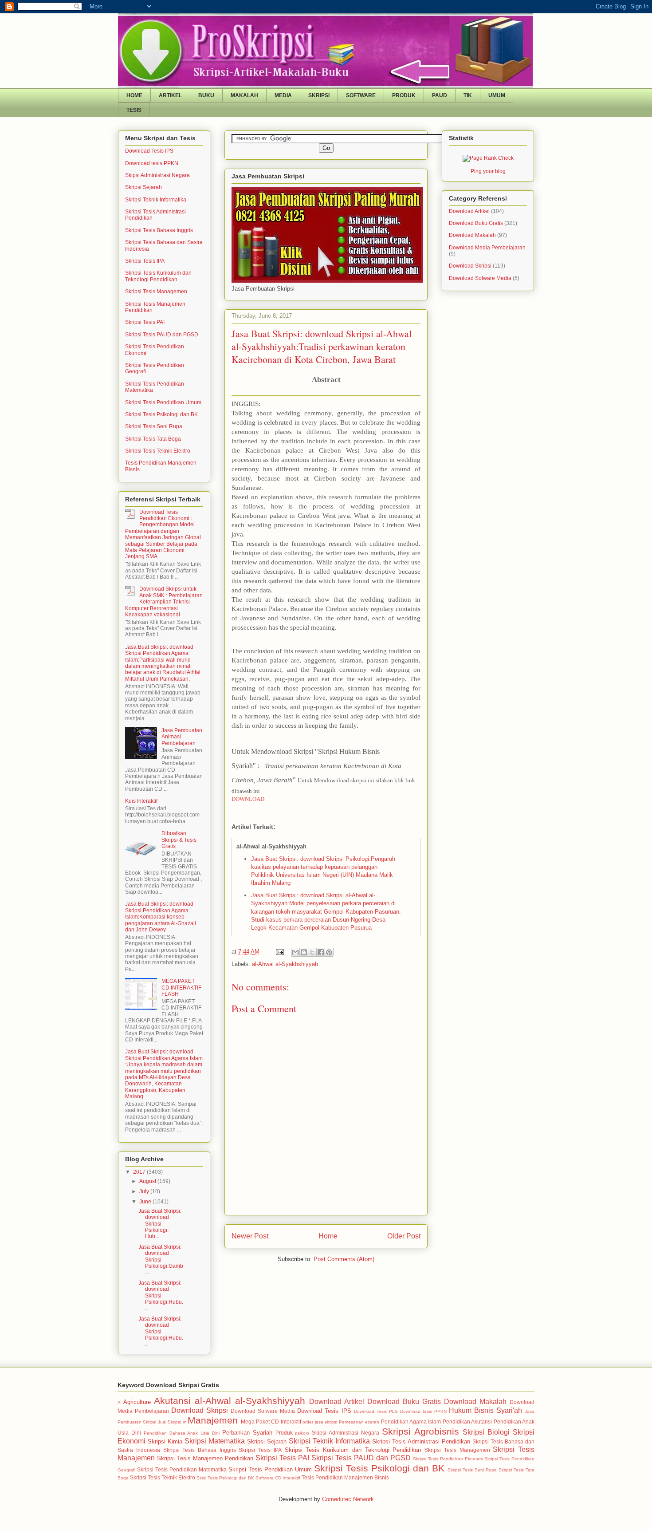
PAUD (439, 95)
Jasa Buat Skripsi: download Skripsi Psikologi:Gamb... (160, 1260)
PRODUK (404, 95)
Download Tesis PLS (376, 1411)
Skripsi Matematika (215, 1441)
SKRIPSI (319, 95)
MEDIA (283, 95)
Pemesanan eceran (359, 1422)
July (144, 1191)
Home (328, 1236)
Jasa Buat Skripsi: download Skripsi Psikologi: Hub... (159, 1224)
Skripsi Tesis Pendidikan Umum (163, 402)
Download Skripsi (470, 266)
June (146, 1202)
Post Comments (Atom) (344, 1259)
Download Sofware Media (480, 278)
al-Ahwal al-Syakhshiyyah (285, 964)
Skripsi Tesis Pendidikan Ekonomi (448, 1458)
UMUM (496, 95)
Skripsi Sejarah (143, 187)
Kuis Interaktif (141, 801)
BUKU (206, 95)
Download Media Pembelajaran (487, 247)
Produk (284, 1432)
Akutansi (172, 1401)
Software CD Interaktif (277, 1477)
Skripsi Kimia (165, 1441)
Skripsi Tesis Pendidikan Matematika (182, 1469)
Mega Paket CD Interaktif (271, 1421)
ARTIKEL (170, 95)
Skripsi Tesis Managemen (156, 291)
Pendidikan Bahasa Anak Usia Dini (182, 1433)
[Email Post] (279, 951)
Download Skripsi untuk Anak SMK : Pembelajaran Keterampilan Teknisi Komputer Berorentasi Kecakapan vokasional (164, 602)
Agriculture (137, 1402)
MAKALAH (244, 95)
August (148, 1181)
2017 (140, 1172)
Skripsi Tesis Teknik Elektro (157, 451)
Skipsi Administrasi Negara (157, 175)
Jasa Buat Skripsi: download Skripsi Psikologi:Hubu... (160, 1296)
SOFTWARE (361, 95)
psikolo (302, 1433)
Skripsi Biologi (486, 1432)
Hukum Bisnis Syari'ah (485, 1410)
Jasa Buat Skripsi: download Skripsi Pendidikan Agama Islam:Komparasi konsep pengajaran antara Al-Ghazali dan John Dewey (160, 917)
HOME (134, 95)
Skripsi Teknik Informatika (155, 200)
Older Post (403, 1236)
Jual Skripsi (169, 1422)
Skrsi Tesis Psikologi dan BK (225, 1477)
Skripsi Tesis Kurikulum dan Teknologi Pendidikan (158, 276)
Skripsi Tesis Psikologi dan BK (161, 414)
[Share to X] (312, 952)
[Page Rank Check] (488, 158)
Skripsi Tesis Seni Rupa (153, 426)
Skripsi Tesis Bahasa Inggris (159, 230)
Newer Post (250, 1236)
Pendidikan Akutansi (467, 1421)
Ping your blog (488, 171)
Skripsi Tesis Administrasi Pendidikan (421, 1441)
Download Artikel (469, 211)
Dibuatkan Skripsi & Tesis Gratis (178, 839)
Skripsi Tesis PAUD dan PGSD (161, 334)
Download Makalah (472, 235)
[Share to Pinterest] (329, 952)
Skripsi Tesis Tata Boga (153, 439)
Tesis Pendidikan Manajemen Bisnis (345, 1477)
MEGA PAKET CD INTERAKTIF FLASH (181, 987)
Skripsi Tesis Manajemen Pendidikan (205, 1458)
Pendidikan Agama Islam (411, 1421)
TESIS (133, 110)
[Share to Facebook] (320, 952)
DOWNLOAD (248, 799)
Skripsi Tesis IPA (145, 261)
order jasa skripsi (319, 1422)
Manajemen (213, 1420)
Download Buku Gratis (476, 223)
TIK (467, 95)
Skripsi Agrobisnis (420, 1431)
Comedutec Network (348, 1499)
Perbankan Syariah (247, 1432)
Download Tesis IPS (149, 151)
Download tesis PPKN (151, 163)
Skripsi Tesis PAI (145, 322)
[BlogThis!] (303, 952)
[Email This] (295, 952)
